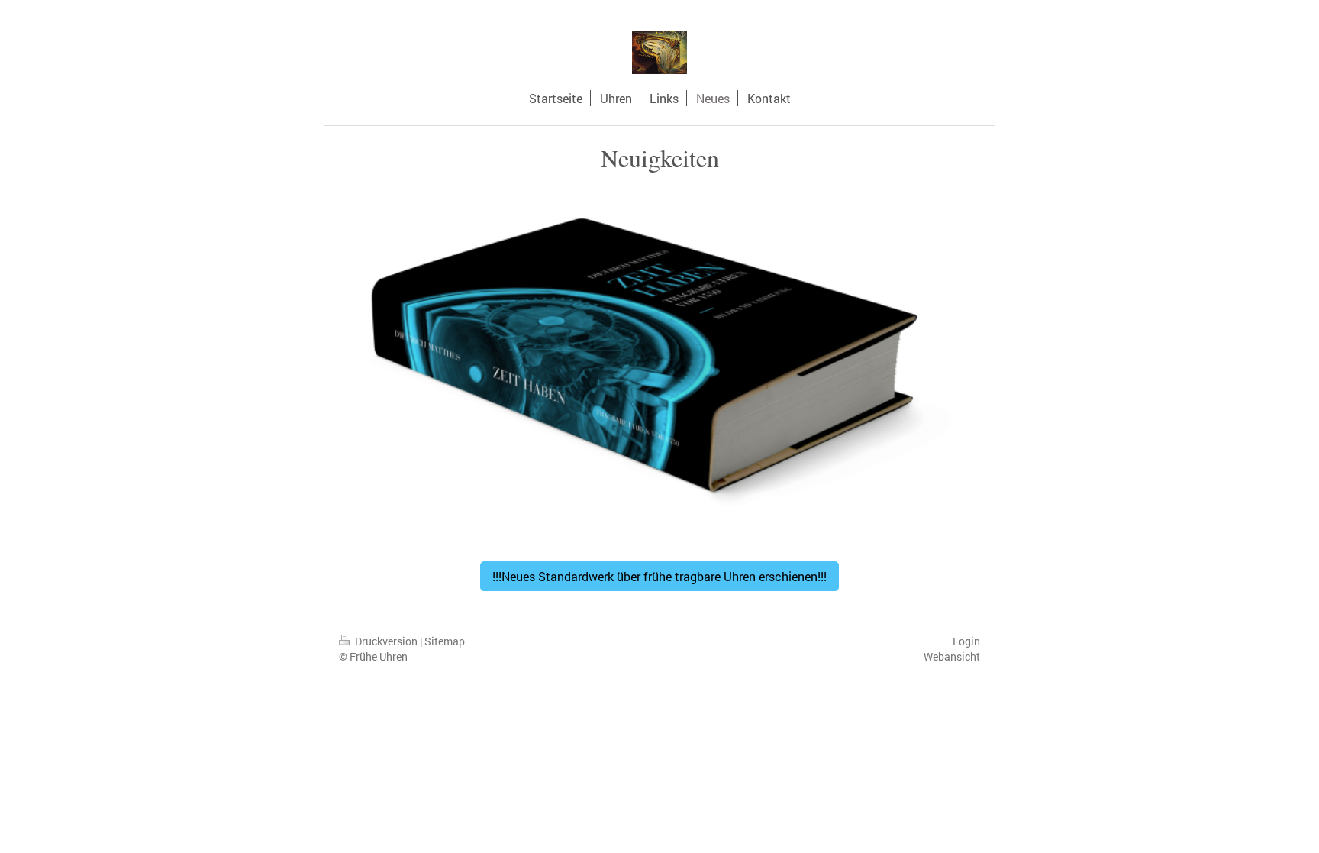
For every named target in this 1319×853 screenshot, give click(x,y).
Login (966, 641)
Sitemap (444, 641)
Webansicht (952, 656)
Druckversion (386, 641)
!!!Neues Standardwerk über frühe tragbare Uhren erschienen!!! (659, 576)
